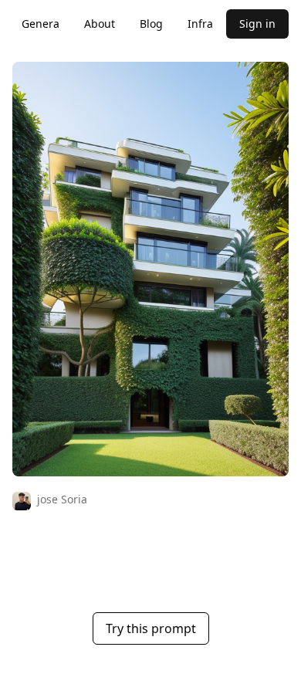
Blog (151, 23)
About (99, 23)
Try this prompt (151, 628)
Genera (40, 23)
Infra (200, 23)
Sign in (257, 23)
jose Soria (62, 499)
